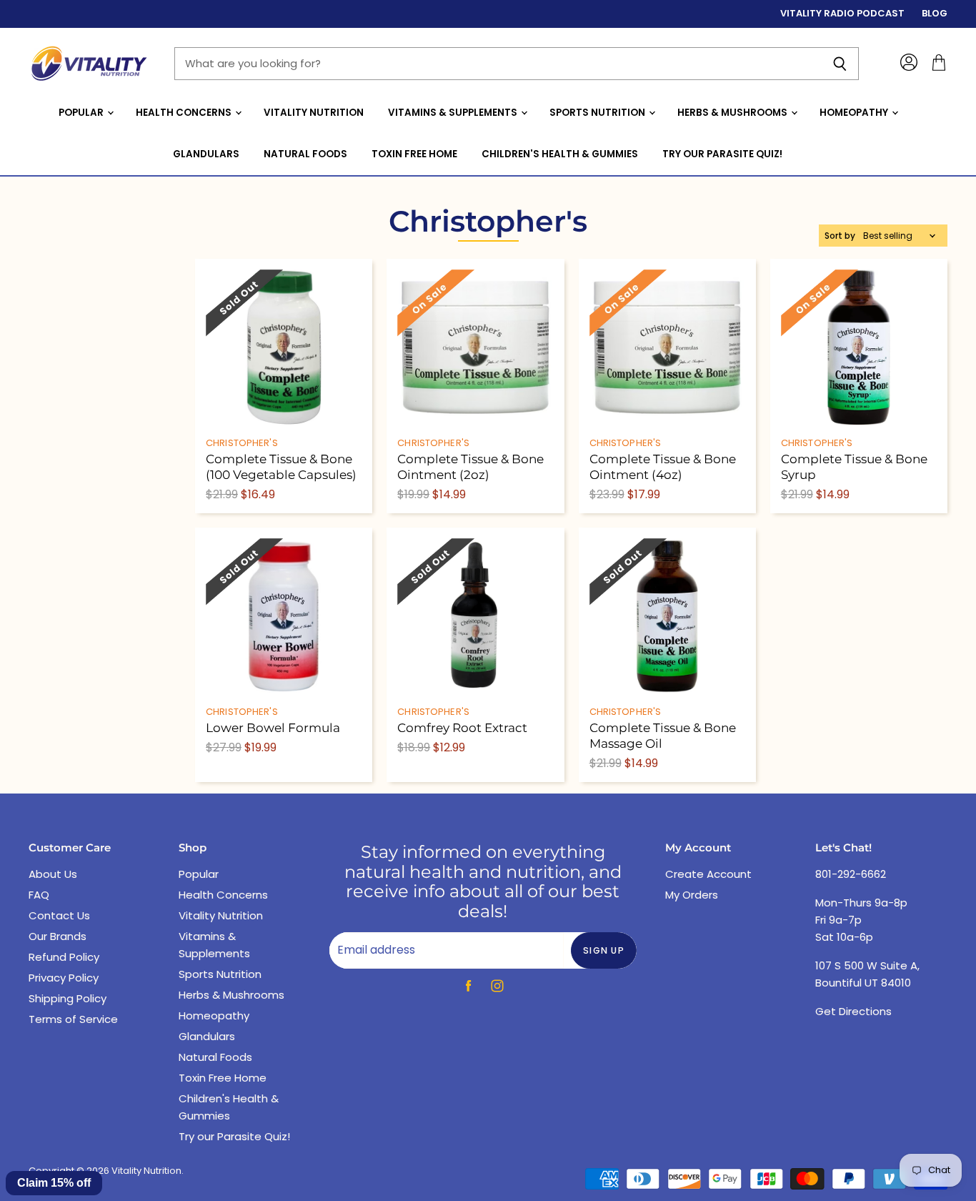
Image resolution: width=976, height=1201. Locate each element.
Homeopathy (855, 112)
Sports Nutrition (598, 112)
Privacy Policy (64, 977)
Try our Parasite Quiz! (722, 154)
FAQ (39, 894)
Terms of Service (73, 1019)
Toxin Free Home (414, 154)
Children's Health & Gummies (560, 154)
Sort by (840, 236)
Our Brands (57, 936)
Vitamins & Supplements (453, 112)
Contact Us (59, 915)
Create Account (708, 873)
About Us (53, 873)
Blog (934, 14)
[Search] (840, 63)
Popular (82, 112)
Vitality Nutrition (314, 112)
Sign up (603, 950)
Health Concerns (185, 112)
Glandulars (206, 154)
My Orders (691, 894)
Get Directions (853, 1011)
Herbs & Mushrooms (733, 112)
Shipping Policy (67, 998)
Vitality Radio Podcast (842, 14)
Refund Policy (64, 956)
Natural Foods (305, 154)
